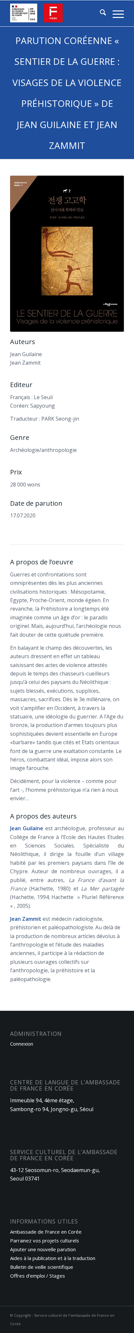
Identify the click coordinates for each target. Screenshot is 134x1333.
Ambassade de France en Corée (46, 1231)
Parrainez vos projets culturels (44, 1240)
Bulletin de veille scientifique (41, 1267)
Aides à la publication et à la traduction (52, 1258)
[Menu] (115, 13)
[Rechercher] (99, 13)
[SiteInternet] (55, 13)
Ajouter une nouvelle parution (43, 1249)
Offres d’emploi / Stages (37, 1275)
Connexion (21, 1043)
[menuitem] (99, 13)
